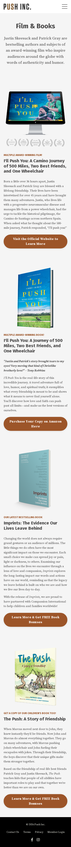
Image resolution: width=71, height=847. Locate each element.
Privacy (39, 832)
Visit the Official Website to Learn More (35, 241)
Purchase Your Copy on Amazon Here (35, 423)
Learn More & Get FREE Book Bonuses (35, 619)
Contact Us (13, 832)
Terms (27, 832)
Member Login (56, 832)
